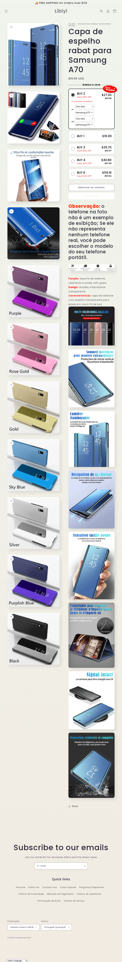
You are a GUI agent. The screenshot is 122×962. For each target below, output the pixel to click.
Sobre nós (33, 887)
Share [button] (75, 806)
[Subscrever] (84, 865)
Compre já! (91, 196)
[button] (6, 11)
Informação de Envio (49, 900)
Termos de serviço (74, 900)
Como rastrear (68, 887)
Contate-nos (49, 887)
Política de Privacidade (31, 893)
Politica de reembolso (89, 893)
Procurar (20, 887)
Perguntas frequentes (91, 887)
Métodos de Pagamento (60, 893)
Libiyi (28, 937)
